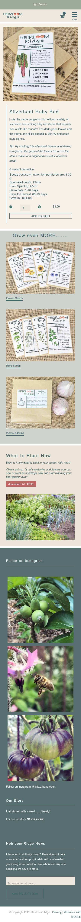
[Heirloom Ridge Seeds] (40, 679)
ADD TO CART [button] (40, 216)
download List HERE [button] (21, 484)
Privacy (57, 912)
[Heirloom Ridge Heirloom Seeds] (40, 748)
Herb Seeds (13, 365)
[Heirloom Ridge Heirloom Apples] (40, 610)
